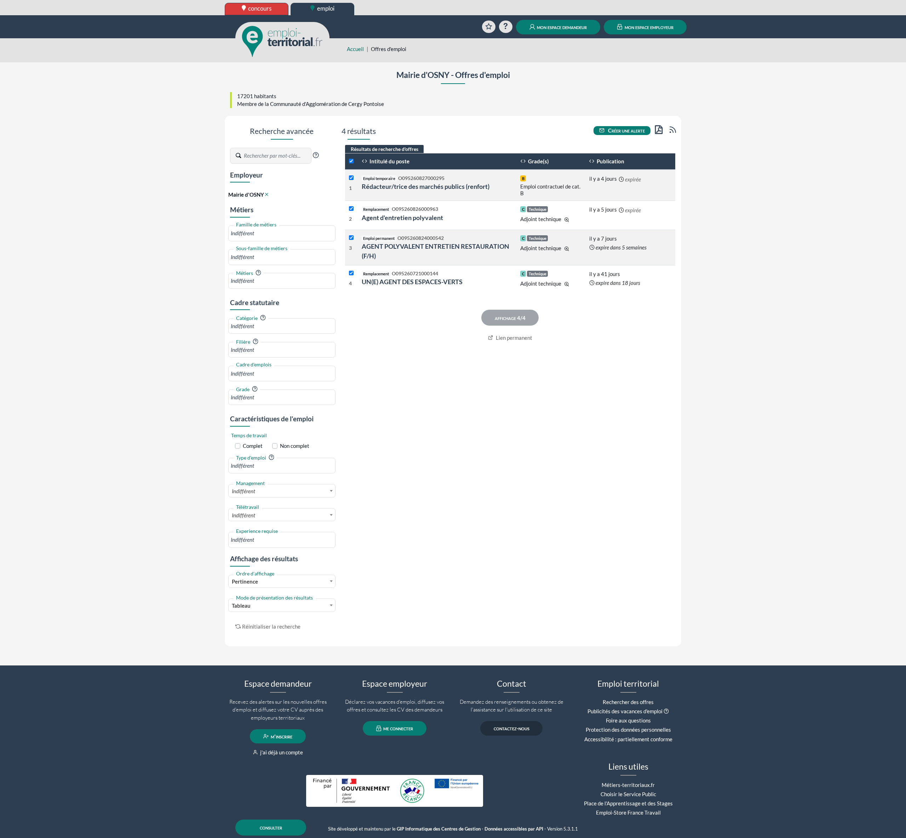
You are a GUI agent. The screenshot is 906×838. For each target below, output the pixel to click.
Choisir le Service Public (628, 794)
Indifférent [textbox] (243, 491)
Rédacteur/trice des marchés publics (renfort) (425, 186)
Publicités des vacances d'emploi (625, 711)
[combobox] (282, 233)
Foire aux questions (628, 720)
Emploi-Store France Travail (628, 812)
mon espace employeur (648, 27)
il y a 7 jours (603, 238)
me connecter (397, 728)
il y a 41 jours (604, 274)
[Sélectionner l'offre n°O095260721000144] (351, 273)
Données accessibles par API (513, 829)
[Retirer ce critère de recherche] (266, 195)
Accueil (355, 49)
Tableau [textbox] (241, 605)
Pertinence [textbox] (245, 581)
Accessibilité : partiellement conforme (628, 739)
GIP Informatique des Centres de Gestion (439, 829)
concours (259, 8)
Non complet (294, 446)
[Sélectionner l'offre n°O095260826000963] (351, 209)
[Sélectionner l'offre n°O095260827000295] (351, 178)
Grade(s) (538, 161)
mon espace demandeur (561, 27)
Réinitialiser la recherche (271, 626)
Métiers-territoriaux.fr (628, 785)
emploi (325, 8)
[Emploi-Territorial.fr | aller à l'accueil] (282, 41)
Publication (610, 161)
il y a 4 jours (603, 178)
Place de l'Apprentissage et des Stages (628, 803)
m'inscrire (281, 736)
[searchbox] (282, 233)
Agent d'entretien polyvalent (402, 217)
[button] (315, 155)
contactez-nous (511, 728)
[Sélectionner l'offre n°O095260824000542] (351, 238)
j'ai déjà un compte (281, 752)
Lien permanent (513, 337)
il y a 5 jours (603, 209)
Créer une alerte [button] (626, 130)
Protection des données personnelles (628, 729)
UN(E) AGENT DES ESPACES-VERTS (412, 282)
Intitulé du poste (388, 161)
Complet (253, 446)
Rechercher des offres (628, 702)
